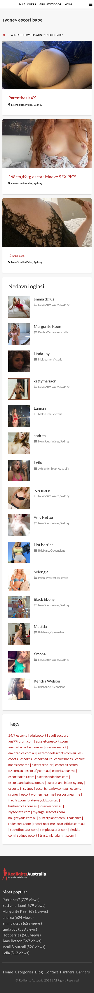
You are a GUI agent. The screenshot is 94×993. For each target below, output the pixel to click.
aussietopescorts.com (52, 741)
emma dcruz (44, 299)
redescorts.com (19, 824)
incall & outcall (14, 947)
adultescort (38, 735)
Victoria (57, 359)
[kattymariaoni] (19, 388)
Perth (41, 332)
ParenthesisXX (22, 97)
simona (40, 653)
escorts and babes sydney (65, 782)
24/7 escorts (17, 735)
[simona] (19, 661)
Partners (67, 972)
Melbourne (45, 359)
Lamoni (40, 408)
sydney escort (27, 835)
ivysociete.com (19, 812)
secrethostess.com (24, 829)
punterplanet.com (52, 818)
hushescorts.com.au (22, 806)
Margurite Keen (47, 326)
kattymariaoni (45, 381)
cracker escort (55, 747)
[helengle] (19, 579)
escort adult (43, 759)
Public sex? (11, 899)
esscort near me (68, 794)
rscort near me (44, 824)
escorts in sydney (20, 788)
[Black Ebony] (19, 606)
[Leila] (19, 470)
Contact (51, 972)
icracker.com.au (51, 806)
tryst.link (46, 835)
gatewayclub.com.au (43, 800)
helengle (41, 571)
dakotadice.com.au (22, 753)
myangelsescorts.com (49, 812)
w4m (68, 4)
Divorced (17, 255)
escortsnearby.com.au (52, 788)
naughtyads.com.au (22, 818)
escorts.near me (63, 771)
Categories (24, 972)
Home (8, 972)
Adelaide (44, 468)
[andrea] (19, 442)
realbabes (74, 818)
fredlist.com (17, 800)
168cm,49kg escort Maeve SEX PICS (42, 176)
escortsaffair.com (21, 777)
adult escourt (58, 735)
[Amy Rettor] (19, 524)
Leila (38, 462)
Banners (83, 972)
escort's (26, 759)
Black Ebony (44, 599)
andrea (40, 435)
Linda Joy (42, 353)
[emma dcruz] (19, 306)
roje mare (42, 490)
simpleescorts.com (54, 829)
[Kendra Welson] (19, 688)
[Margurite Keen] (19, 333)
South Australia (60, 468)
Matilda (40, 626)
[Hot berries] (19, 551)
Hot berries (43, 544)
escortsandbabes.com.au (26, 782)
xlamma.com (64, 835)
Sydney (37, 104)
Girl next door (50, 4)
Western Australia (57, 332)
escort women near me (37, 794)
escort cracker (42, 765)
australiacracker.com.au (25, 747)
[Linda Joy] (19, 361)
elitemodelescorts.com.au (57, 753)
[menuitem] (27, 4)
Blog (39, 972)
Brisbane (43, 550)
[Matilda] (19, 633)
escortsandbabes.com (52, 777)
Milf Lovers (27, 4)
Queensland (58, 550)
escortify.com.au (37, 771)
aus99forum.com (20, 741)
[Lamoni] (19, 415)
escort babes (63, 759)
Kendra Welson (47, 681)
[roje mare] (19, 497)
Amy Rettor (44, 517)
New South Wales (21, 104)
